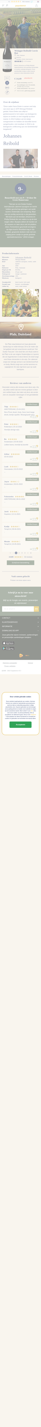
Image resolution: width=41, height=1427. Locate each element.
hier (32, 711)
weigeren (33, 714)
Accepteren (20, 725)
